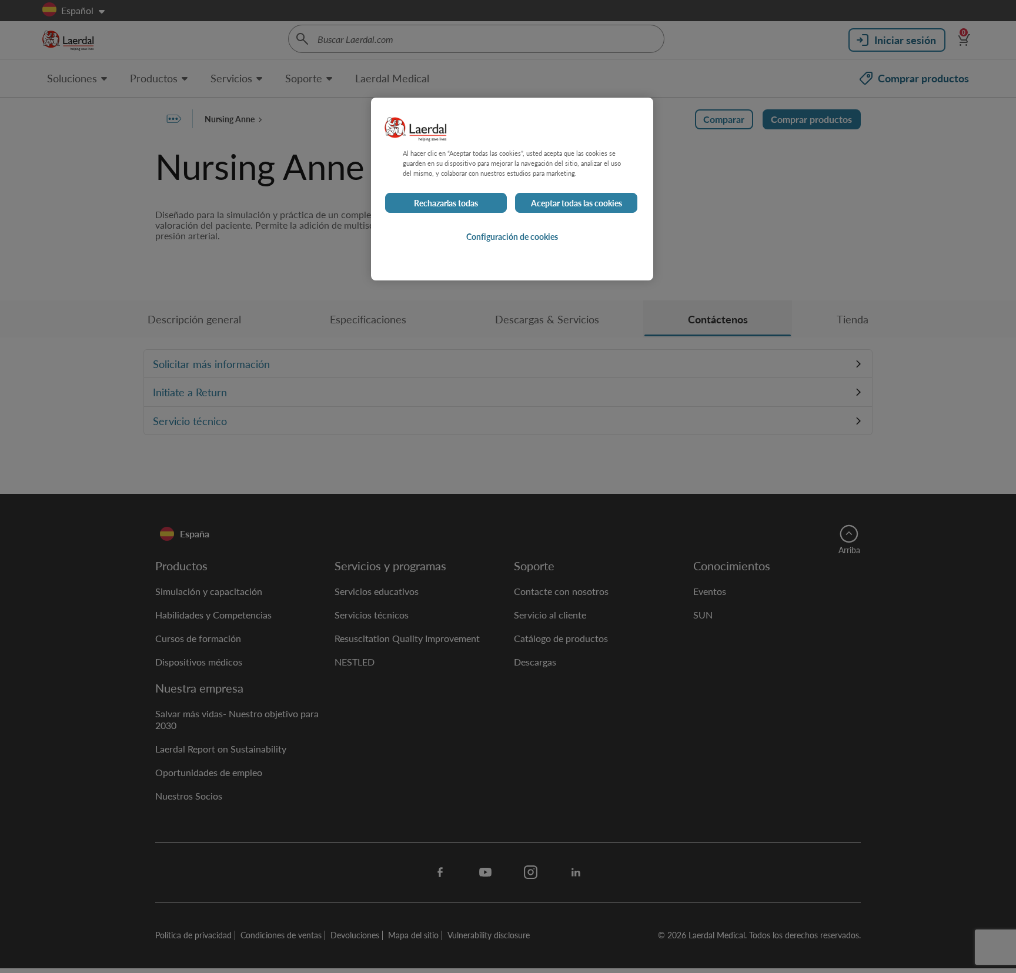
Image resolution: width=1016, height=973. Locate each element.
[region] (512, 189)
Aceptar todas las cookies (576, 203)
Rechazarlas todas (446, 203)
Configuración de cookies (512, 236)
